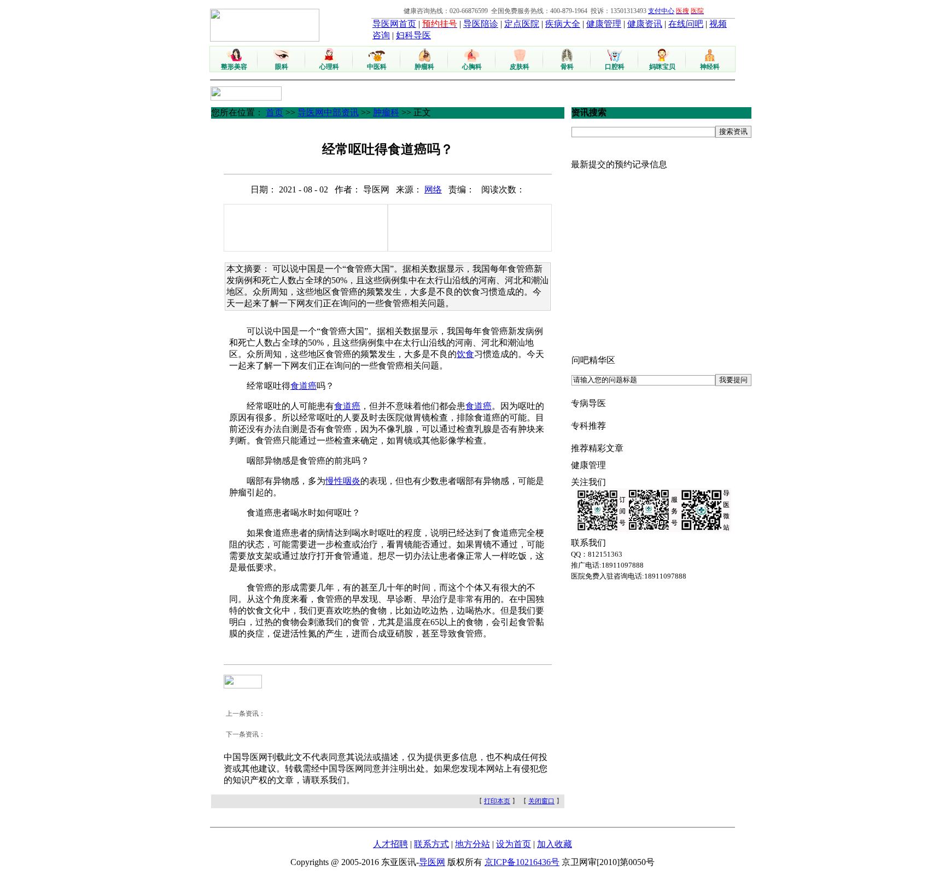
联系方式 (431, 844)
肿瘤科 (386, 112)
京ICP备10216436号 (522, 862)
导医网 (432, 862)
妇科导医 (413, 35)
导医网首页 (394, 23)
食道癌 (303, 385)
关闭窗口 (541, 801)
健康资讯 (644, 23)
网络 (433, 189)
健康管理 (603, 23)
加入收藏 (554, 844)
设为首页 (513, 844)
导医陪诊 (480, 23)
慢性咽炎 (342, 481)
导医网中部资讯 (328, 112)
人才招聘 (390, 844)
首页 (274, 112)
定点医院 (521, 23)
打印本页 (497, 801)
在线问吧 (685, 23)
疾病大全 (562, 23)
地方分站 (472, 844)
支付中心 (661, 11)
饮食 (465, 354)
